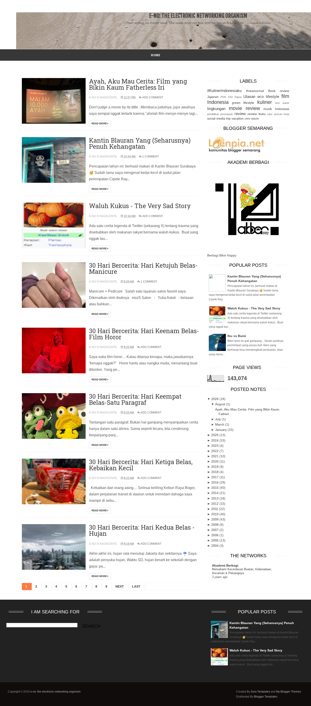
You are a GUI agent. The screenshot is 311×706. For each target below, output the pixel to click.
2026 (215, 399)
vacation (238, 118)
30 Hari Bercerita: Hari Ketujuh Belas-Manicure (143, 268)
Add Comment (152, 97)
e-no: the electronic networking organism (55, 691)
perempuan (226, 114)
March (220, 424)
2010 (215, 514)
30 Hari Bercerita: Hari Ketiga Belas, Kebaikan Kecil (141, 465)
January (221, 429)
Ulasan (249, 96)
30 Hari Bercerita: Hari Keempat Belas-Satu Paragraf (135, 399)
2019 (215, 466)
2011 (215, 509)
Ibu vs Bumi (236, 336)
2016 (215, 482)
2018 (215, 472)
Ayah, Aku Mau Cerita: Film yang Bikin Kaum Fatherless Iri (138, 84)
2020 (215, 461)
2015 (215, 487)
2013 (215, 498)
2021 (215, 456)
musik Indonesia (276, 109)
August (220, 404)
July (218, 419)
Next (119, 586)
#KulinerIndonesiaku (224, 91)
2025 (215, 435)
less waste (282, 103)
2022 (215, 451)
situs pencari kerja (278, 114)
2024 (215, 440)
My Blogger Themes (288, 691)
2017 (215, 477)
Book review (278, 91)
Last (136, 586)
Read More (99, 123)
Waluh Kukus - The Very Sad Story (140, 206)
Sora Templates (260, 691)
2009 (215, 519)
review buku (256, 114)
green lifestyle (243, 103)
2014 (215, 493)
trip (228, 118)
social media (216, 118)
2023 (215, 445)
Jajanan (213, 97)
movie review (244, 108)
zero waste (252, 118)
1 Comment (150, 156)
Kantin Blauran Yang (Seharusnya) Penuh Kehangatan (140, 143)
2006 (215, 535)
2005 (215, 540)
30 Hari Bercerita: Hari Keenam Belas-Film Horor (144, 334)
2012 (215, 503)
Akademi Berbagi (225, 565)
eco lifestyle (268, 96)
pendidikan (213, 114)
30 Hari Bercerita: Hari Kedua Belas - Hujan (142, 530)
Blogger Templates (265, 696)
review (240, 114)
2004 (215, 545)
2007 (215, 530)
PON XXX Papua (231, 97)
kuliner (264, 102)
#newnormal (255, 91)
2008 (215, 524)
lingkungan (216, 109)
